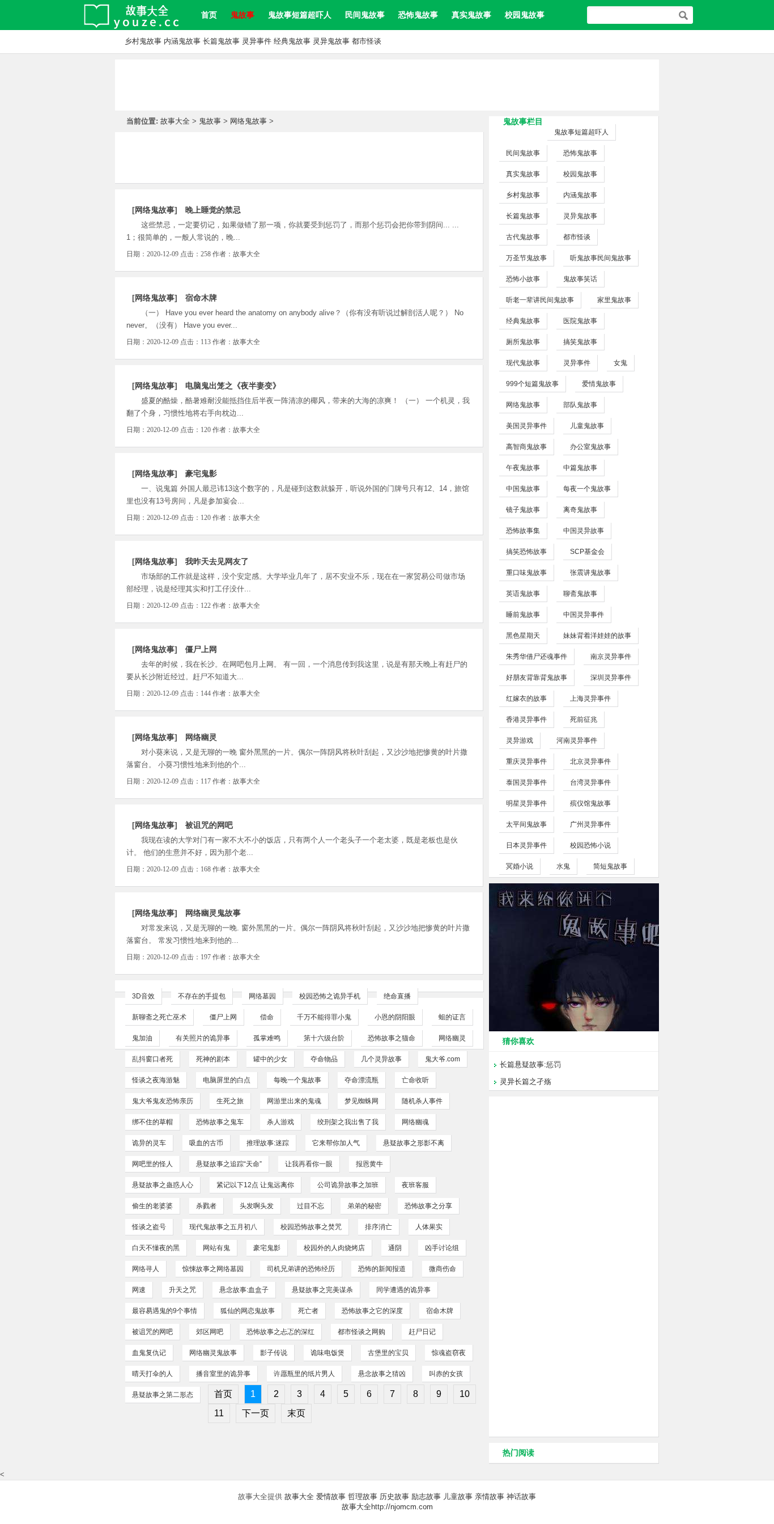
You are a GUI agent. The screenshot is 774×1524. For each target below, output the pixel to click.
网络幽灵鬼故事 (213, 912)
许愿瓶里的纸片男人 (304, 1374)
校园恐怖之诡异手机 (329, 996)
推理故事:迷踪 (267, 1143)
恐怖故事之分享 (428, 1206)
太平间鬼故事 (526, 824)
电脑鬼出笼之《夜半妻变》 (232, 385)
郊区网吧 (209, 1332)
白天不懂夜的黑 (156, 1248)
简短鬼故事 (610, 866)
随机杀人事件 (422, 1101)
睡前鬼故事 (523, 615)
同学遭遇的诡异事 (403, 1290)
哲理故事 (362, 1496)
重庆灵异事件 (526, 761)
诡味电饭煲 (328, 1353)
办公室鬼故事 (590, 447)
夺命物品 (324, 1059)
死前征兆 (583, 719)
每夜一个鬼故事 (587, 489)
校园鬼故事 (525, 14)
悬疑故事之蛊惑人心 (162, 1185)
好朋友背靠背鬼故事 (536, 677)
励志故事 (426, 1496)
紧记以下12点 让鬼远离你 (255, 1185)
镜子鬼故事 (523, 510)
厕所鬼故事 (523, 342)
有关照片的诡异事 (203, 1038)
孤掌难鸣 (266, 1038)
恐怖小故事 (523, 279)
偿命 (267, 1017)
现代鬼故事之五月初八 (223, 1227)
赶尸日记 (422, 1332)
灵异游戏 (519, 740)
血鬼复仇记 (149, 1353)
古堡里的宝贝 (388, 1353)
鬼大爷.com (442, 1059)
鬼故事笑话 (580, 279)
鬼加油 (142, 1038)
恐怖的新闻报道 (382, 1269)
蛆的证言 (452, 1017)
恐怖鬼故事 (418, 14)
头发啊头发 (257, 1206)
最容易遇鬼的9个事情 (164, 1311)
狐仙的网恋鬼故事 (247, 1311)
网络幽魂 (415, 1122)
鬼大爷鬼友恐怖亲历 (162, 1101)
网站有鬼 (216, 1248)
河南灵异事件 (576, 740)
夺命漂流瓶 (362, 1080)
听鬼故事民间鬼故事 (600, 258)
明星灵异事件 (526, 803)
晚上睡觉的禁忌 (213, 209)
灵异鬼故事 (331, 41)
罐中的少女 (270, 1059)
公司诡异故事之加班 (348, 1185)
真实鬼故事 (471, 14)
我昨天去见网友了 (217, 561)
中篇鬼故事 (580, 468)
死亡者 (308, 1311)
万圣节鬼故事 (526, 258)
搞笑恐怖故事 (526, 552)
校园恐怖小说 (590, 845)
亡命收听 (415, 1080)
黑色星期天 (523, 636)
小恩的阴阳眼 (395, 1017)
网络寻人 (145, 1269)
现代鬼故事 (523, 363)
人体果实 (429, 1227)
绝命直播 (397, 996)
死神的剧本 (213, 1059)
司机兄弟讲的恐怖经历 (301, 1269)
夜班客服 (415, 1185)
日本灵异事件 (526, 845)
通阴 (395, 1248)
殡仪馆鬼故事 (590, 803)
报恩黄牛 (369, 1164)
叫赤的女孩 (446, 1374)
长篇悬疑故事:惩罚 (530, 1064)
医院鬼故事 (580, 321)
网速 (139, 1290)
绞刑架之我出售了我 (348, 1122)
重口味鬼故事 (526, 573)
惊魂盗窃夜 (449, 1353)
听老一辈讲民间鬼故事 (540, 300)
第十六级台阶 (324, 1038)
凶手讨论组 (442, 1248)
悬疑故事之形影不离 (413, 1143)
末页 (296, 1413)
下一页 (255, 1413)
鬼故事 (210, 121)
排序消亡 (378, 1227)
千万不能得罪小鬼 (324, 1017)
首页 (209, 14)
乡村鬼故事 (143, 41)
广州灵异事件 (590, 824)
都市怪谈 (366, 41)
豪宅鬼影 (201, 473)
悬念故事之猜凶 (382, 1374)
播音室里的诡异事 (223, 1374)
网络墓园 (262, 996)
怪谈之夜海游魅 (156, 1080)
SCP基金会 (587, 552)
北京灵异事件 (590, 761)
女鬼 (620, 363)
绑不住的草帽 (152, 1122)
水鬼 (563, 866)
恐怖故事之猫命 (391, 1038)
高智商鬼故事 (526, 447)
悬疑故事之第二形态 (162, 1395)
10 (465, 1394)
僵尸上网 (201, 649)
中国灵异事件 (583, 615)
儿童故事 (458, 1496)
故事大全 (175, 121)
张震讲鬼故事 (590, 573)
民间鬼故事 (365, 14)
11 (219, 1413)
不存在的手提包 (202, 996)
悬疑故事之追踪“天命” (229, 1164)
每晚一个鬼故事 (297, 1080)
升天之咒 (182, 1290)
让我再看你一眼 (309, 1164)
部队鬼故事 (580, 405)
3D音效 (143, 996)
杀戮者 (206, 1206)
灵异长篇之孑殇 (525, 1081)
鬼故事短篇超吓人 (299, 14)
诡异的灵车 (149, 1143)
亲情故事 (489, 1496)
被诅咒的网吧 (209, 824)
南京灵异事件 (610, 657)
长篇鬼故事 (221, 41)
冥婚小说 (519, 866)
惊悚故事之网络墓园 (213, 1269)
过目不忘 (310, 1206)
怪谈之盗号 (149, 1227)
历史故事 (394, 1496)
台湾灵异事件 (590, 782)
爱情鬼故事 (599, 384)
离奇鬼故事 (580, 510)
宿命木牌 (201, 297)
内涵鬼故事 (182, 41)
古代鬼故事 (523, 237)
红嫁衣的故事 (526, 698)
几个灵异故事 (381, 1059)
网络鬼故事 (248, 121)
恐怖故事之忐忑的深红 (280, 1332)
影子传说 (273, 1353)
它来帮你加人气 (336, 1143)
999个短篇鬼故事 (532, 384)
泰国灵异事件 (526, 782)
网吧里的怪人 (152, 1164)
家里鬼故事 (614, 300)
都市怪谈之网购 (361, 1332)
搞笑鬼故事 (580, 342)
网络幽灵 (201, 737)
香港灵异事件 (526, 719)
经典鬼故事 (292, 41)
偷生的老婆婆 (152, 1206)
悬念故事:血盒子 (244, 1290)
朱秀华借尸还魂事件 (536, 657)
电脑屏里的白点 (226, 1080)
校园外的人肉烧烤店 (334, 1248)
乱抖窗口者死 (152, 1059)
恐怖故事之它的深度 (372, 1311)
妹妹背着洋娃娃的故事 (597, 636)
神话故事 (521, 1496)
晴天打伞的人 (152, 1374)
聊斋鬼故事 (580, 594)
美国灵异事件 (526, 426)
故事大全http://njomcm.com (387, 1506)
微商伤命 (442, 1269)
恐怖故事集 (523, 531)
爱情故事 (331, 1496)
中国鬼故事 (523, 489)
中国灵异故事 (583, 531)
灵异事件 (256, 41)
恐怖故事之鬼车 (220, 1122)
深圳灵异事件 (610, 677)
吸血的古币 (206, 1143)
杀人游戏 (280, 1122)
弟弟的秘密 (364, 1206)
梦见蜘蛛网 (362, 1101)
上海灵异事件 (590, 698)
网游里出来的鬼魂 (294, 1101)
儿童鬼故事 (587, 426)
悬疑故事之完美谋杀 (322, 1290)
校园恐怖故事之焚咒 (311, 1227)
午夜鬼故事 (523, 468)
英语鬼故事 (523, 594)
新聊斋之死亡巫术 (159, 1017)
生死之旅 (230, 1101)
